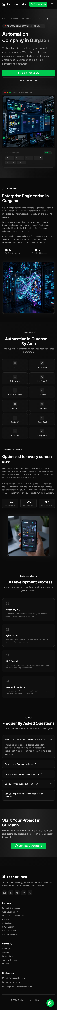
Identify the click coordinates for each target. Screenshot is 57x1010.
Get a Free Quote (30, 73)
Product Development (11, 908)
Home (4, 18)
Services (14, 18)
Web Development (10, 912)
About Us (6, 949)
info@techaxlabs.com (15, 978)
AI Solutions (7, 923)
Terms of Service (9, 960)
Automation (27, 18)
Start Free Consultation (30, 845)
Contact (5, 952)
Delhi (38, 18)
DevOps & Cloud (9, 930)
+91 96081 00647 (13, 982)
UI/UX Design (8, 927)
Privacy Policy (8, 956)
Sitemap (5, 963)
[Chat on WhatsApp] (50, 1003)
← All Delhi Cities (28, 80)
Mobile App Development (13, 915)
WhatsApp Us (40, 4)
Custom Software (9, 934)
